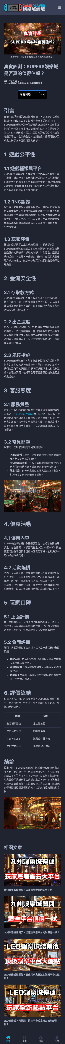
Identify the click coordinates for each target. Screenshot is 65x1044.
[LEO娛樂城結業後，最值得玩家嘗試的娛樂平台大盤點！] (32, 955)
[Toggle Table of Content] (40, 94)
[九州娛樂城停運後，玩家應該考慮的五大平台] (32, 870)
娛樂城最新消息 (36, 83)
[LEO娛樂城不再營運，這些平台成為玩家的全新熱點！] (32, 1001)
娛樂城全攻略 (23, 83)
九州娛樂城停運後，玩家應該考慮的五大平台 (28, 889)
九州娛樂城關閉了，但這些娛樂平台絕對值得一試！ (32, 932)
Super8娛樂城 (10, 83)
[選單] (59, 7)
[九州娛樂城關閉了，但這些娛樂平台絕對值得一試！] (32, 912)
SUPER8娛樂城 (24, 413)
